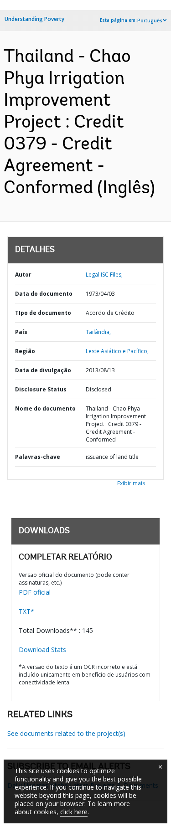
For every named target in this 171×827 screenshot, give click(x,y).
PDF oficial (35, 592)
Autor (23, 274)
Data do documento (44, 294)
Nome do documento (45, 408)
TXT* (26, 611)
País (21, 332)
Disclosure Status (41, 389)
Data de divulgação (43, 370)
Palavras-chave (37, 457)
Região (25, 351)
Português (149, 20)
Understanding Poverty (34, 19)
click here (74, 811)
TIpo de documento (43, 313)
